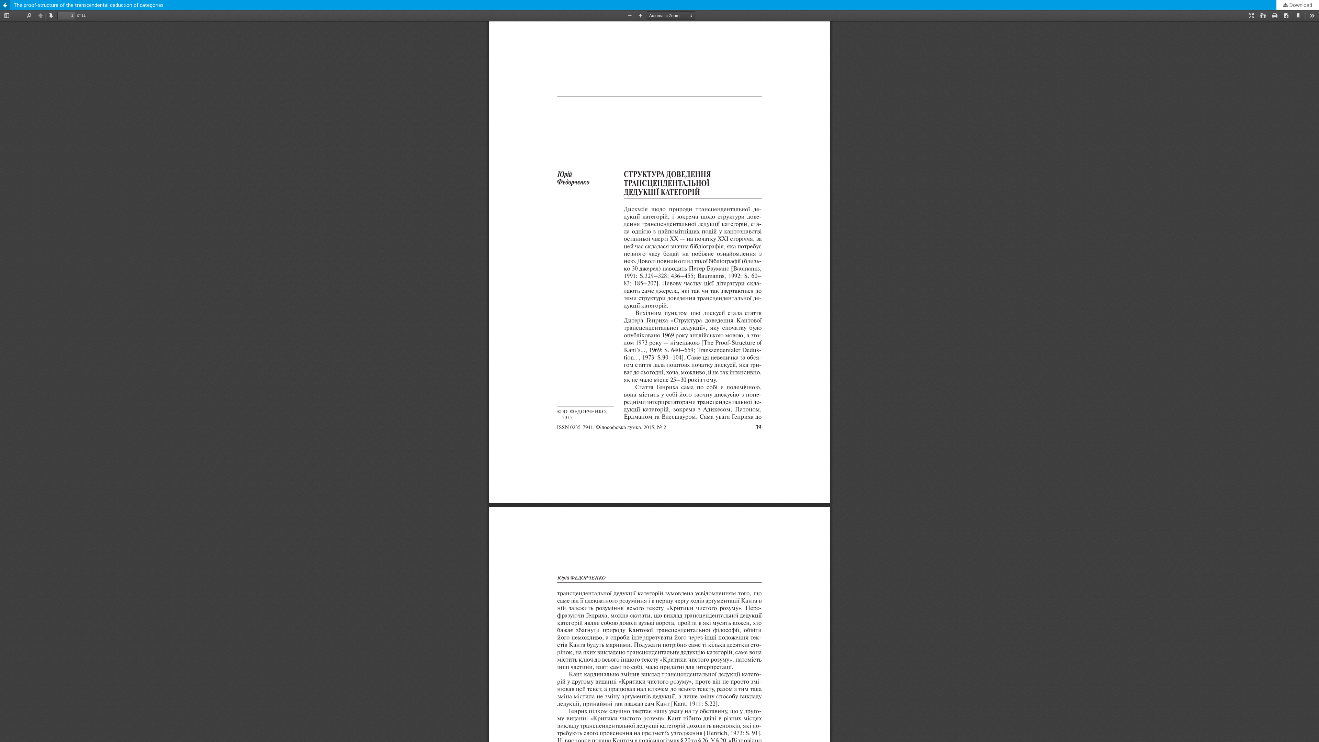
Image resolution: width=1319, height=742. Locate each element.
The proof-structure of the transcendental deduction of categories (89, 5)
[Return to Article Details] (5, 5)
